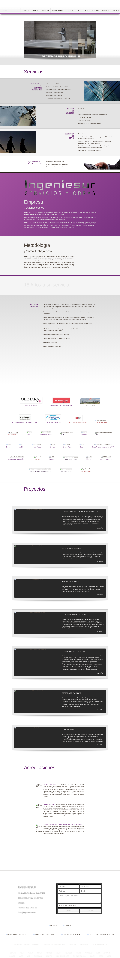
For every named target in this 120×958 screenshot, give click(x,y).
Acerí (28, 956)
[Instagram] (67, 925)
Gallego (58, 953)
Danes (109, 956)
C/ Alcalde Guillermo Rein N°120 (31, 893)
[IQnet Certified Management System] (101, 932)
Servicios (25, 10)
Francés (49, 953)
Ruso (98, 953)
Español (13, 953)
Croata (92, 956)
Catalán (39, 953)
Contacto (69, 10)
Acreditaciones (57, 10)
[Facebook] (53, 925)
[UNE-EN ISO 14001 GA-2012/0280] (43, 932)
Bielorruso (38, 956)
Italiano (78, 953)
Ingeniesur (18, 944)
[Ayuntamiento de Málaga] (70, 932)
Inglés (22, 953)
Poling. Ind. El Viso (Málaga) (78, 944)
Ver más (100, 528)
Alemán (30, 953)
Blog (79, 10)
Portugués (89, 953)
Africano (107, 953)
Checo (101, 956)
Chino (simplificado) (62, 956)
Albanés (12, 956)
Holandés (68, 953)
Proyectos (45, 10)
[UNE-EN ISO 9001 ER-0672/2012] (15, 932)
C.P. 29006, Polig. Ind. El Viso (30, 898)
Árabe (21, 956)
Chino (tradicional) (79, 956)
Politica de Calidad (92, 10)
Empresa (35, 10)
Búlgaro (49, 956)
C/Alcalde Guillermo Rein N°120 (54, 944)
